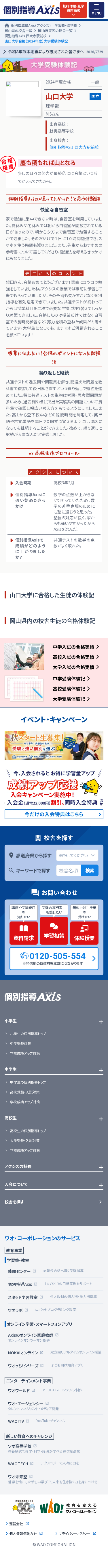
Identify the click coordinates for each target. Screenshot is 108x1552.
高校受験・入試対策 (24, 1092)
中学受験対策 (20, 1043)
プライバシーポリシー (74, 1533)
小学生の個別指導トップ (28, 1033)
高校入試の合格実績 (73, 656)
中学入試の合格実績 (73, 646)
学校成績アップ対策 (25, 1053)
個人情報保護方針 (23, 1533)
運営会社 (16, 1523)
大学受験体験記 (69, 698)
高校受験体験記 (69, 688)
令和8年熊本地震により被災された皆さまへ (55, 51)
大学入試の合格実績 (73, 666)
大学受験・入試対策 (24, 1140)
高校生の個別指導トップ (28, 1130)
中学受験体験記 (69, 678)
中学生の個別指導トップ (28, 1082)
